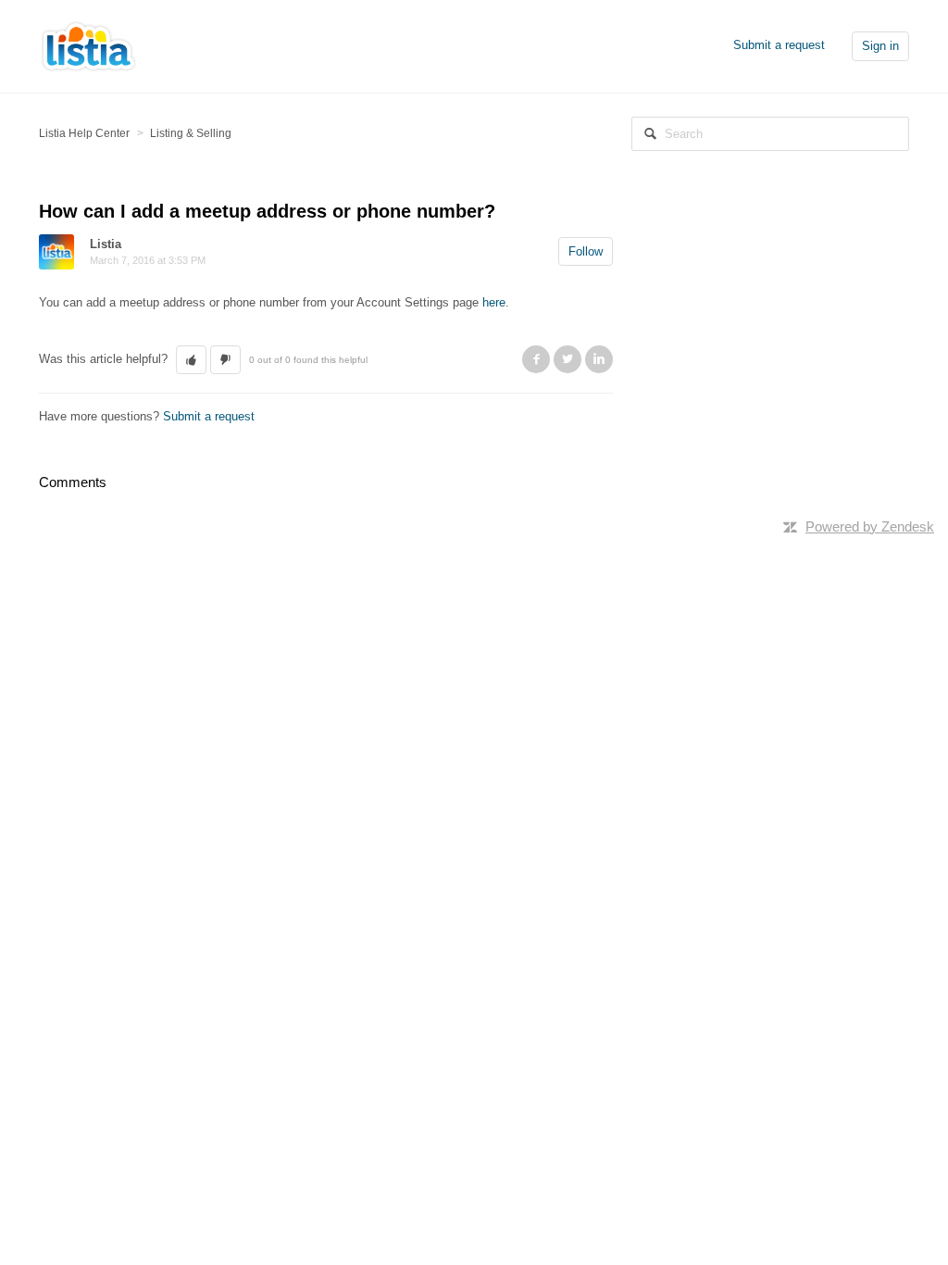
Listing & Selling (190, 133)
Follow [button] (585, 251)
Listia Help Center (84, 133)
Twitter (567, 359)
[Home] (89, 45)
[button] (191, 360)
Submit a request (779, 45)
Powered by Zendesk (869, 526)
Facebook (536, 359)
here (493, 302)
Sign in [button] (880, 46)
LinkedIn (599, 359)
